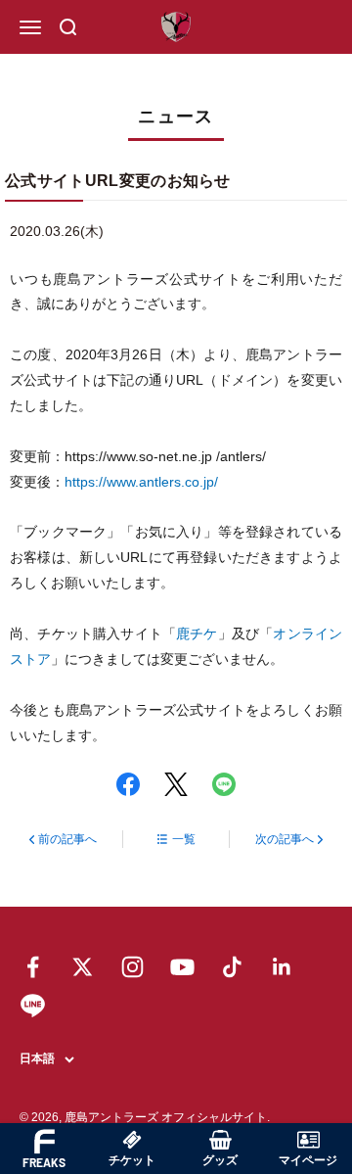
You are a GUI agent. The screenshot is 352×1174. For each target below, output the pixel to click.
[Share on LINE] (224, 784)
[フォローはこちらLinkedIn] (282, 967)
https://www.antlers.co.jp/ (141, 482)
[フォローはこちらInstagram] (132, 967)
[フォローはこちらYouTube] (182, 967)
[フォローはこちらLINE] (33, 1005)
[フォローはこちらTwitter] (82, 967)
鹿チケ (197, 633)
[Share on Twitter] (176, 784)
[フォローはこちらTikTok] (232, 967)
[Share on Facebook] (128, 784)
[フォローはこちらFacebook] (33, 967)
